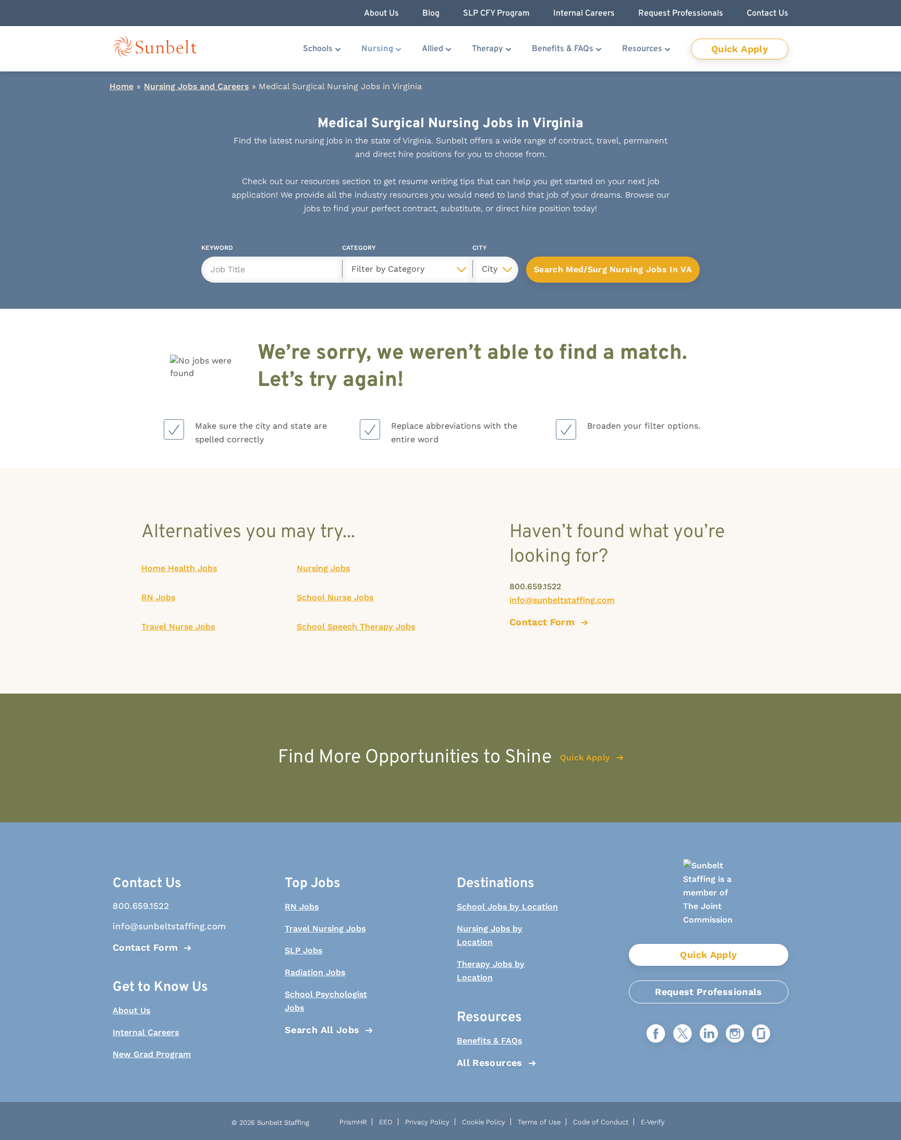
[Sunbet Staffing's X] (682, 1034)
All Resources (489, 1062)
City (479, 249)
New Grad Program (152, 1054)
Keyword (217, 249)
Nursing (377, 49)
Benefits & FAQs (562, 49)
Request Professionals (708, 991)
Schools (318, 49)
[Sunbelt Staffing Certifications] (708, 901)
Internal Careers (146, 1032)
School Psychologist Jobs (326, 1001)
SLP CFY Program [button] (496, 13)
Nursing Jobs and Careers (196, 86)
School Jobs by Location (507, 907)
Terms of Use (539, 1122)
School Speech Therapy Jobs (356, 627)
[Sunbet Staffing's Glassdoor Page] (761, 1034)
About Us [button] (381, 13)
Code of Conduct (600, 1122)
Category (358, 249)
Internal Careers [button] (584, 13)
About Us (131, 1010)
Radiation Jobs (315, 972)
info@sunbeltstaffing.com (562, 600)
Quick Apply (739, 48)
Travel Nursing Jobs (325, 928)
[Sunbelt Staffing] (155, 49)
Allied (432, 49)
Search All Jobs (322, 1029)
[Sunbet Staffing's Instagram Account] (735, 1034)
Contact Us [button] (767, 13)
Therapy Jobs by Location (491, 971)
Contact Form (145, 947)
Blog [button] (431, 13)
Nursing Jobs (323, 568)
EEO (386, 1122)
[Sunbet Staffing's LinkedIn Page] (709, 1034)
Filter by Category (387, 269)
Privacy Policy (427, 1122)
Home (121, 86)
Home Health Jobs (179, 568)
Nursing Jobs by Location (489, 935)
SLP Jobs (303, 950)
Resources (642, 49)
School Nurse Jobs (335, 597)
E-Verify (653, 1122)
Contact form (542, 621)
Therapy (487, 49)
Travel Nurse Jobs (178, 627)
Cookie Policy (483, 1122)
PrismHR (353, 1122)
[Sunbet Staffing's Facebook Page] (656, 1034)
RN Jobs (158, 597)
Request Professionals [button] (680, 13)
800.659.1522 (535, 586)
